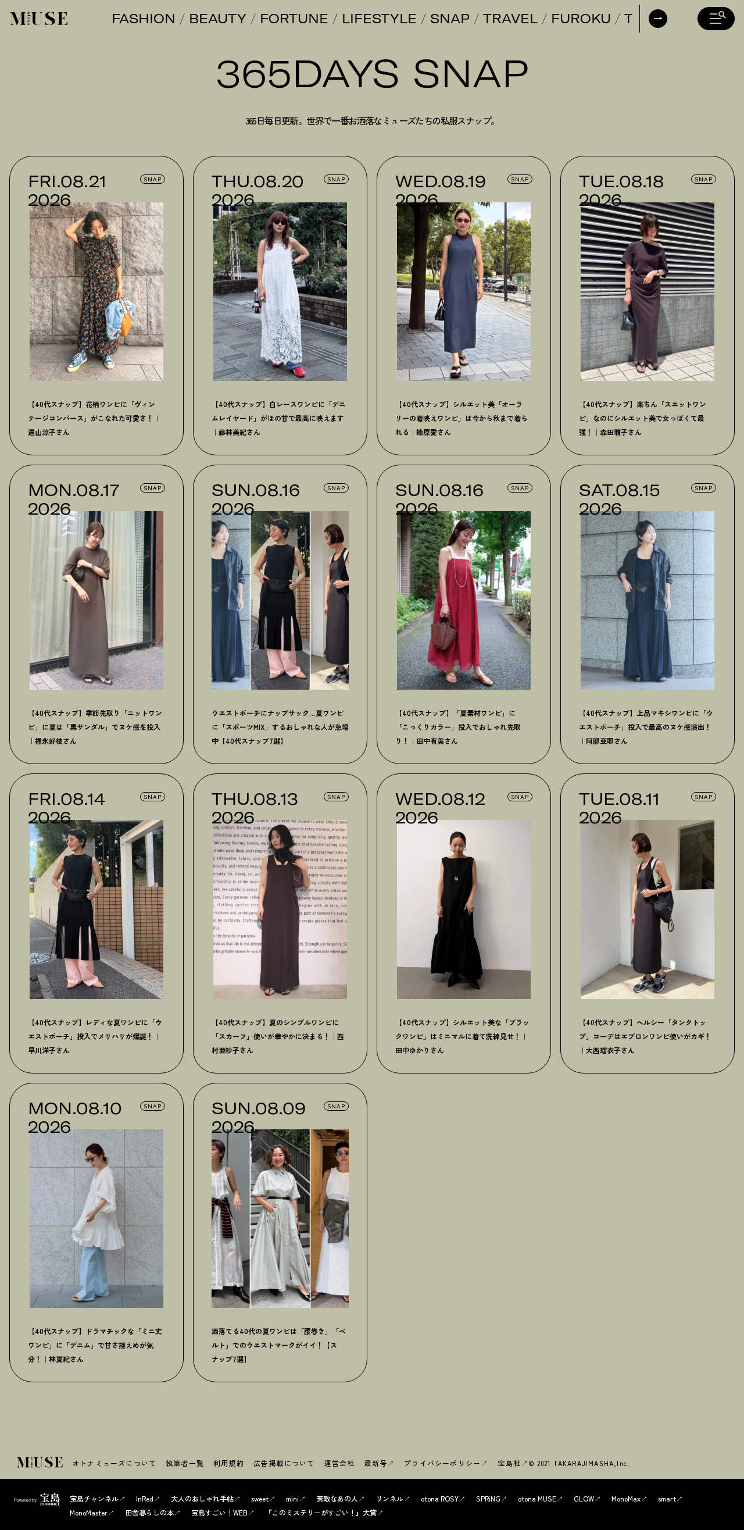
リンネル (389, 1498)
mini (292, 1498)
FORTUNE (294, 18)
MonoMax (626, 1498)
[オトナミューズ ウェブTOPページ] (40, 1463)
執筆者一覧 (185, 1463)
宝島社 (509, 1463)
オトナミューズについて (114, 1463)
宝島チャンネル (94, 1498)
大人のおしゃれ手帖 (202, 1498)
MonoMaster (89, 1512)
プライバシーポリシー (442, 1463)
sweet (260, 1498)
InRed (144, 1498)
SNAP (450, 18)
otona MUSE (537, 1498)
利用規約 (228, 1463)
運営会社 (339, 1463)
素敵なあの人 (337, 1498)
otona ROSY (440, 1498)
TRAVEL (510, 18)
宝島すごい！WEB (219, 1512)
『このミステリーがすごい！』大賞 (321, 1512)
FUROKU (581, 18)
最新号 (375, 1463)
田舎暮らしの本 (149, 1512)
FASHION (144, 18)
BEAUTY (217, 18)
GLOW (584, 1498)
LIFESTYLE (379, 18)
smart (667, 1498)
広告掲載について (284, 1463)
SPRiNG (488, 1498)
